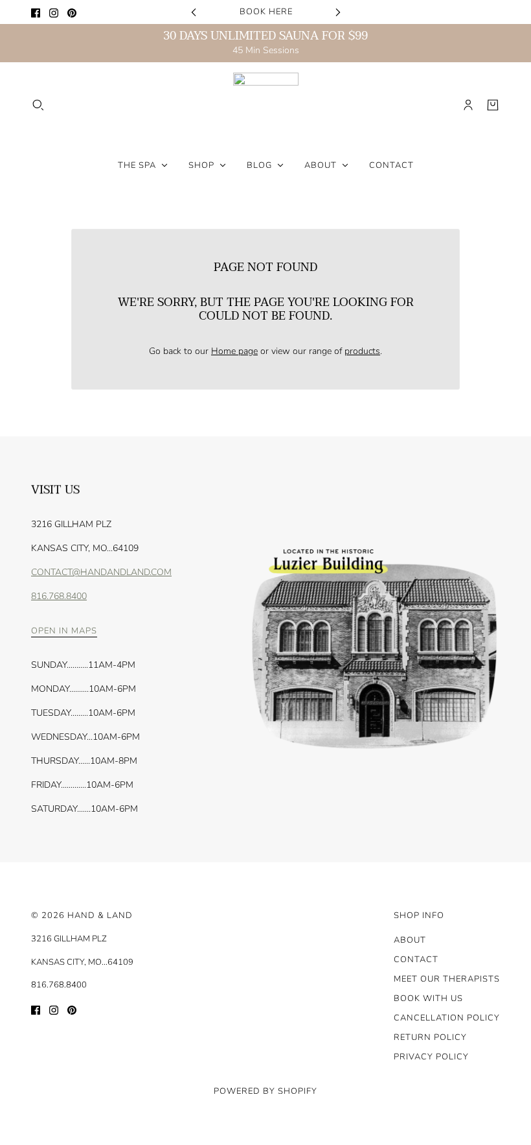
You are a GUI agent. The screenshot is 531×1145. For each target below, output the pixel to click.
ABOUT (410, 940)
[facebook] (35, 12)
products (362, 351)
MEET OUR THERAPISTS (447, 979)
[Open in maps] (373, 649)
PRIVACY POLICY (431, 1057)
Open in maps (64, 632)
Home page (234, 351)
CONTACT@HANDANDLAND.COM (101, 572)
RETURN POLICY (430, 1037)
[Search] (38, 105)
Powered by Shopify (265, 1091)
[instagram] (53, 12)
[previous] (194, 12)
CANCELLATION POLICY (447, 1018)
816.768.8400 (59, 596)
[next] (338, 12)
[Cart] (493, 105)
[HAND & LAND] (266, 105)
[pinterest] (72, 12)
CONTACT (416, 959)
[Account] (468, 105)
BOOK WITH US (428, 998)
